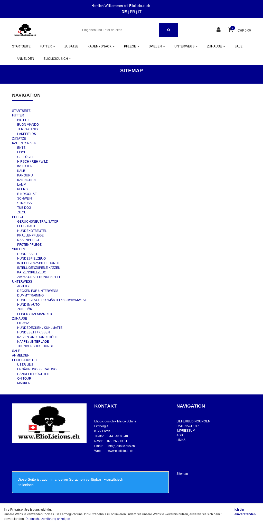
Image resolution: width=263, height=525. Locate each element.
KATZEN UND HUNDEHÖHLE (38, 337)
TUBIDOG (24, 208)
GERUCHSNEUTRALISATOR (38, 221)
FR (132, 11)
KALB (21, 171)
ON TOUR (24, 378)
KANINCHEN (26, 180)
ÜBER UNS (25, 364)
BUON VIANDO (28, 124)
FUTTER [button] (46, 46)
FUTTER (18, 115)
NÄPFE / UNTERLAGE (33, 341)
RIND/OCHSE (27, 194)
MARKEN (24, 383)
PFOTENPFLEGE (29, 244)
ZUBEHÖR (24, 309)
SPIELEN (18, 249)
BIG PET (23, 120)
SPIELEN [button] (155, 46)
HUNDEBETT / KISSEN (33, 332)
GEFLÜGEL (25, 157)
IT (140, 11)
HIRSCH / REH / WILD (32, 161)
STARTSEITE (21, 46)
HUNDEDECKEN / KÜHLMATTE (39, 328)
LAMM (21, 184)
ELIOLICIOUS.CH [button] (55, 59)
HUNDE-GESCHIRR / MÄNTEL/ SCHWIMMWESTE (53, 300)
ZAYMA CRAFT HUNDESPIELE (39, 277)
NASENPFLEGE (28, 240)
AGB (179, 435)
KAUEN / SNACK (24, 143)
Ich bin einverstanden (245, 512)
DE (124, 11)
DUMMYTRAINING (30, 295)
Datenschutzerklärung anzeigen (47, 519)
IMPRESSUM (185, 430)
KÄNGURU (25, 175)
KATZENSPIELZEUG (31, 272)
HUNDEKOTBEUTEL (32, 231)
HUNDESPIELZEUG (31, 258)
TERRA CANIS (27, 129)
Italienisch (25, 485)
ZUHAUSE (19, 318)
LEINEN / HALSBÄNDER (34, 314)
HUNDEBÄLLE (27, 254)
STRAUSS (24, 203)
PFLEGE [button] (130, 46)
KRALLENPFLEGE (30, 235)
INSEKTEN (25, 166)
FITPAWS (23, 323)
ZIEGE (21, 212)
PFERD (22, 189)
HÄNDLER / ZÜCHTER (33, 374)
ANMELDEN (25, 59)
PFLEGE (18, 217)
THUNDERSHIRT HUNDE (35, 346)
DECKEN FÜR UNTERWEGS (37, 291)
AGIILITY (23, 286)
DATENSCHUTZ (187, 426)
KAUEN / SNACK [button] (99, 46)
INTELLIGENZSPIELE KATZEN (38, 268)
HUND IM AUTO (28, 304)
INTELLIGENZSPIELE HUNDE (38, 263)
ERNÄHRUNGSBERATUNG (37, 369)
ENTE (21, 148)
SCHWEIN (24, 198)
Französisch (113, 479)
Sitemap (182, 474)
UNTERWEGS (22, 281)
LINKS (180, 440)
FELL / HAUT (26, 226)
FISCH (21, 152)
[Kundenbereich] (219, 30)
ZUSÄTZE (71, 46)
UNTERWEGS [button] (184, 46)
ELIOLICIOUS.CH (24, 360)
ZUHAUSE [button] (214, 46)
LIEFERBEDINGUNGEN (193, 421)
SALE (238, 46)
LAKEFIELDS (26, 134)
